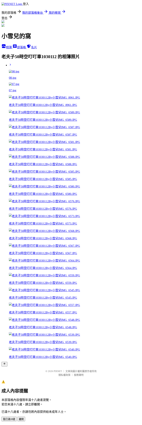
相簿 (9, 47)
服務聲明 (79, 374)
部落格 (22, 47)
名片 (34, 47)
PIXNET (58, 371)
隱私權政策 (64, 374)
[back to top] (4, 364)
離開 (21, 419)
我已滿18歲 (9, 419)
